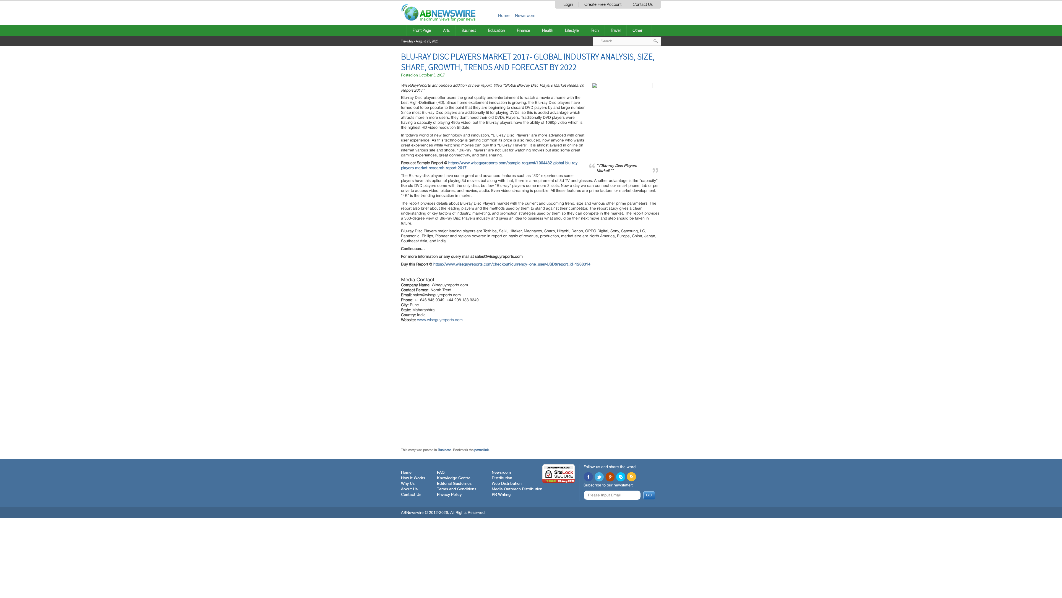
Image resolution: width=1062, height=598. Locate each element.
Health (547, 30)
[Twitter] (599, 477)
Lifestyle (572, 30)
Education (496, 30)
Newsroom (525, 15)
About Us (409, 489)
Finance (523, 30)
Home (503, 15)
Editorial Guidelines (454, 484)
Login (568, 4)
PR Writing (501, 495)
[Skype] (620, 477)
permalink (481, 450)
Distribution (502, 478)
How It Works (413, 478)
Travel (616, 30)
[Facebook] (588, 477)
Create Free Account (602, 4)
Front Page (422, 30)
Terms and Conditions (456, 489)
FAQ (441, 473)
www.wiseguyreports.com (440, 320)
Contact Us (643, 4)
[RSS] (631, 477)
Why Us (408, 484)
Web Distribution (507, 484)
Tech (595, 30)
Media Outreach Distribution (517, 489)
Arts (446, 30)
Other (637, 30)
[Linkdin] (610, 477)
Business (469, 30)
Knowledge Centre (453, 478)
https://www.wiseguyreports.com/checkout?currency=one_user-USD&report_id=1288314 (511, 264)
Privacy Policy (449, 495)
